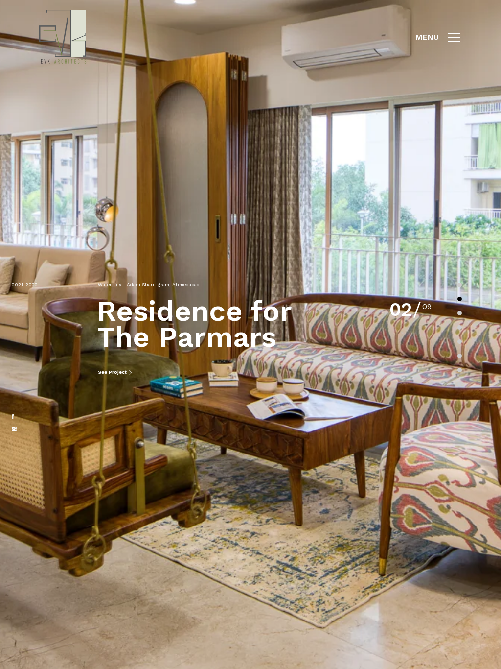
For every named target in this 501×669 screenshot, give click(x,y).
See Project (113, 372)
